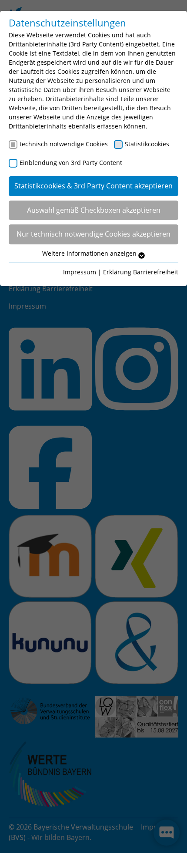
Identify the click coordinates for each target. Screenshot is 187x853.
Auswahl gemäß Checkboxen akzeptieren (93, 210)
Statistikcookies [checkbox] (147, 144)
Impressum (79, 272)
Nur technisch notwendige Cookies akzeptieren (93, 234)
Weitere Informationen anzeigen (90, 253)
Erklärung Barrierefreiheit (140, 272)
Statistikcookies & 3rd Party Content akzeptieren (93, 186)
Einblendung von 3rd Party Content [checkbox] (71, 162)
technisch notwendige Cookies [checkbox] (64, 144)
